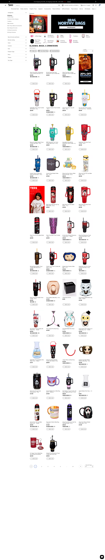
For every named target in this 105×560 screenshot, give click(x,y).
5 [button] (60, 466)
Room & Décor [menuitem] (56, 9)
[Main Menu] (5, 5)
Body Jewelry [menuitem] (24, 9)
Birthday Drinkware (11, 32)
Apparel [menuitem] (40, 9)
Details (69, 1)
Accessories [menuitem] (47, 9)
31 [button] (72, 466)
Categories (10, 12)
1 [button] (35, 466)
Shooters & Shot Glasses (12, 19)
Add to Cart (34, 83)
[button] (17, 37)
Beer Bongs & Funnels (12, 27)
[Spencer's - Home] (10, 5)
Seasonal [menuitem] (94, 9)
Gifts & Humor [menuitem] (66, 9)
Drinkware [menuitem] (87, 9)
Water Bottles (10, 23)
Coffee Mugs (10, 16)
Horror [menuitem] (81, 9)
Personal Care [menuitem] (15, 9)
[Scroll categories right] (96, 9)
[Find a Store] (93, 5)
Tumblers (9, 21)
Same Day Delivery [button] (55, 50)
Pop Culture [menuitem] (74, 9)
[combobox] (37, 5)
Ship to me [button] (34, 50)
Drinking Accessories (12, 30)
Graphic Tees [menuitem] (33, 9)
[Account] (96, 5)
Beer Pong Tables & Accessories (14, 25)
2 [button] (41, 466)
